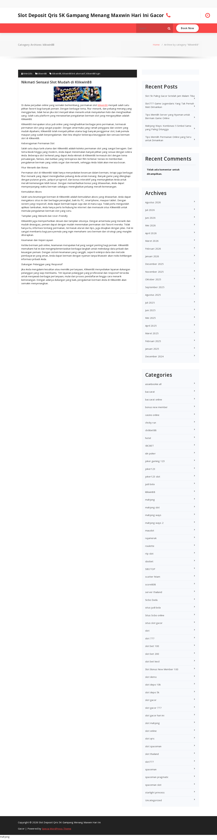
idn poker (150, 453)
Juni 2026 (150, 217)
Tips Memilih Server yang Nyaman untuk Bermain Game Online (167, 116)
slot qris (149, 738)
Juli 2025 (150, 302)
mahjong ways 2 (154, 522)
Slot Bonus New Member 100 (161, 669)
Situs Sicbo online (154, 615)
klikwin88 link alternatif (73, 73)
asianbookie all (153, 384)
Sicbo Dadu (151, 599)
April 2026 (151, 233)
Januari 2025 (152, 348)
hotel (148, 438)
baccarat (150, 391)
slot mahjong (152, 723)
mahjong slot (152, 507)
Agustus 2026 (153, 202)
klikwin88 (42, 73)
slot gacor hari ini (154, 715)
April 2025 (151, 325)
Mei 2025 (150, 317)
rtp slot (149, 553)
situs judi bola (153, 607)
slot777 (149, 761)
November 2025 (154, 271)
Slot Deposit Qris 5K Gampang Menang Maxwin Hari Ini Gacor (91, 15)
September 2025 (154, 287)
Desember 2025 (154, 263)
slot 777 (150, 638)
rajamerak (150, 538)
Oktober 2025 (153, 279)
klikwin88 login (93, 73)
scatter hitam (152, 576)
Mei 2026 (150, 225)
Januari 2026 (152, 256)
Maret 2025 (152, 333)
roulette (149, 545)
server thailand (153, 592)
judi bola (150, 484)
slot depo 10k (153, 684)
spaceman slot (153, 784)
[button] (169, 28)
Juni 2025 (150, 310)
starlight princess (155, 792)
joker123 (150, 468)
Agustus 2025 (153, 294)
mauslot (149, 530)
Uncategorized (153, 800)
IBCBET (149, 445)
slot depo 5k (152, 692)
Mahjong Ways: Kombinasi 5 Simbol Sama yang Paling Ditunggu (168, 127)
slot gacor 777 (153, 707)
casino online (152, 414)
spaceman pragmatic (157, 777)
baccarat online (153, 399)
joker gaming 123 (155, 461)
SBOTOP (150, 569)
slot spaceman (153, 746)
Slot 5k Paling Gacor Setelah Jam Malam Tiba (170, 95)
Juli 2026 (150, 210)
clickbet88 (150, 430)
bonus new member (156, 407)
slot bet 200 (152, 653)
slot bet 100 (152, 646)
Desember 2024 (154, 356)
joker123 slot (152, 476)
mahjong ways (153, 515)
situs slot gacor (154, 623)
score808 (150, 584)
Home (156, 44)
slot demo (151, 676)
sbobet (149, 561)
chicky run (150, 422)
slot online (151, 730)
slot (147, 630)
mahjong (150, 499)
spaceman (151, 769)
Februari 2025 (153, 341)
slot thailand (152, 753)
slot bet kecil (152, 661)
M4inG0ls (27, 73)
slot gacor (150, 700)
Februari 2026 (153, 248)
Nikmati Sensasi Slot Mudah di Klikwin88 (56, 82)
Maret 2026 (152, 240)
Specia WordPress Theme (56, 828)
